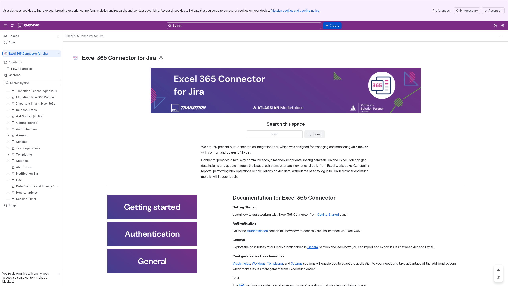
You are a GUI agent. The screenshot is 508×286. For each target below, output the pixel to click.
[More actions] (57, 53)
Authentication (257, 231)
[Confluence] (28, 25)
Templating (275, 263)
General (312, 247)
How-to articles (22, 68)
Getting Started (328, 214)
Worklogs (258, 263)
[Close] (58, 274)
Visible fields (241, 263)
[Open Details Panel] (498, 277)
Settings (296, 263)
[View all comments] (498, 269)
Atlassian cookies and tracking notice (295, 10)
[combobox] (249, 134)
